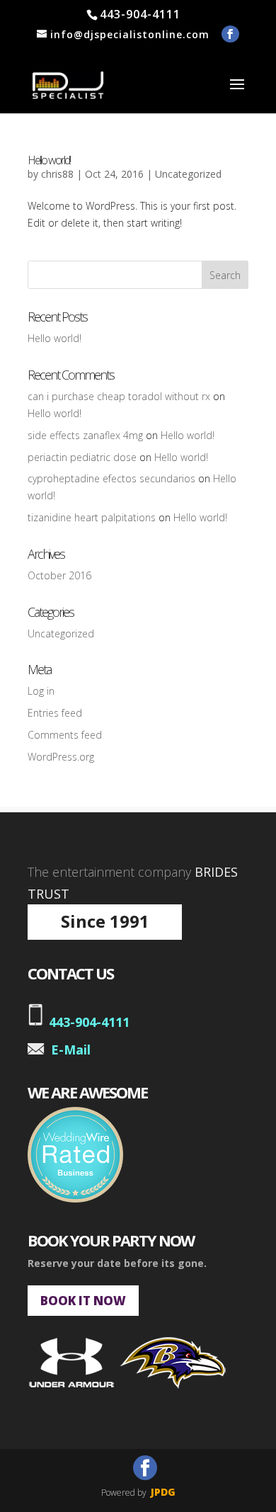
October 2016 (59, 575)
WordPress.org (61, 756)
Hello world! (49, 160)
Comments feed (65, 734)
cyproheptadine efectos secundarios (111, 478)
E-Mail (71, 1049)
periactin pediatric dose (82, 457)
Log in (41, 691)
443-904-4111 (89, 1021)
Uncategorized (188, 174)
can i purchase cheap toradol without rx (119, 396)
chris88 (57, 174)
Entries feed (55, 713)
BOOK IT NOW (83, 1300)
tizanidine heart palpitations (92, 517)
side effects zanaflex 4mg (85, 435)
